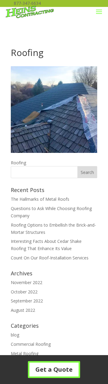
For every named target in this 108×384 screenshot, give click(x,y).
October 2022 (24, 292)
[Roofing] (54, 151)
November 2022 (26, 282)
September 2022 (27, 301)
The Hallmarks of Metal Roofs (40, 199)
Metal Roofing (24, 353)
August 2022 (23, 310)
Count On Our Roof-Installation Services (49, 258)
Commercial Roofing (31, 344)
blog (15, 335)
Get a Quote (54, 369)
